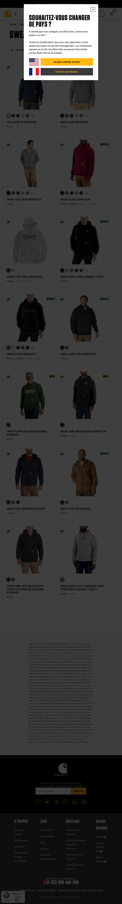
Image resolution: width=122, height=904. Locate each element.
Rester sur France (66, 71)
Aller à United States (67, 62)
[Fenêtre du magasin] (92, 9)
